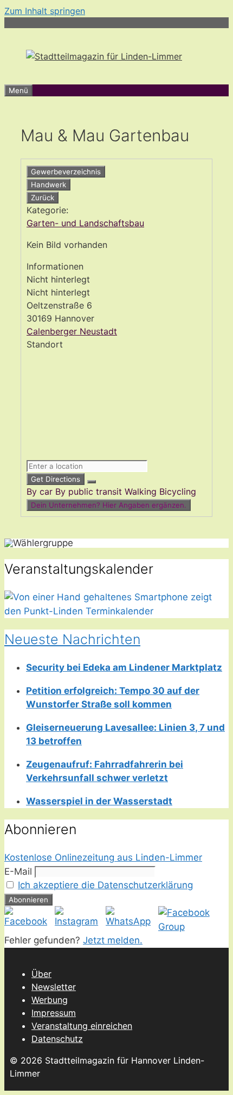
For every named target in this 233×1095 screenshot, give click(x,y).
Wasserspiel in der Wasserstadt (99, 801)
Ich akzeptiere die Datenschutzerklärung (105, 885)
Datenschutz (57, 1038)
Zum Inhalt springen (44, 10)
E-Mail (18, 871)
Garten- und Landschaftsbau (85, 223)
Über (41, 973)
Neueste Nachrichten (72, 639)
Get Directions (55, 479)
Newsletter (53, 986)
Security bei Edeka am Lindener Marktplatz (124, 667)
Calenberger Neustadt (72, 331)
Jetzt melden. (113, 940)
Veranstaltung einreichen (81, 1025)
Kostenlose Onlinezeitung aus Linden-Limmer (103, 857)
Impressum (53, 1012)
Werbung (49, 999)
